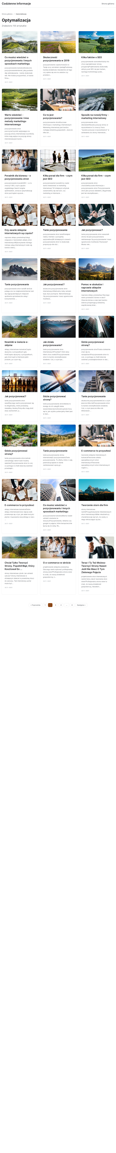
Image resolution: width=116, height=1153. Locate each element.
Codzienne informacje (16, 3)
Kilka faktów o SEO (91, 57)
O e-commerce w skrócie (57, 562)
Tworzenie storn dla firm (94, 505)
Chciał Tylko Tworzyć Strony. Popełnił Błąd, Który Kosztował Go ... (20, 565)
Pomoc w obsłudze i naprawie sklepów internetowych (92, 287)
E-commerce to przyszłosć (96, 450)
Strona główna (108, 4)
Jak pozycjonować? (92, 230)
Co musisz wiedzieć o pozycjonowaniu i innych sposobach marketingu (18, 60)
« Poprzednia (35, 605)
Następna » (81, 605)
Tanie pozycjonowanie (55, 230)
